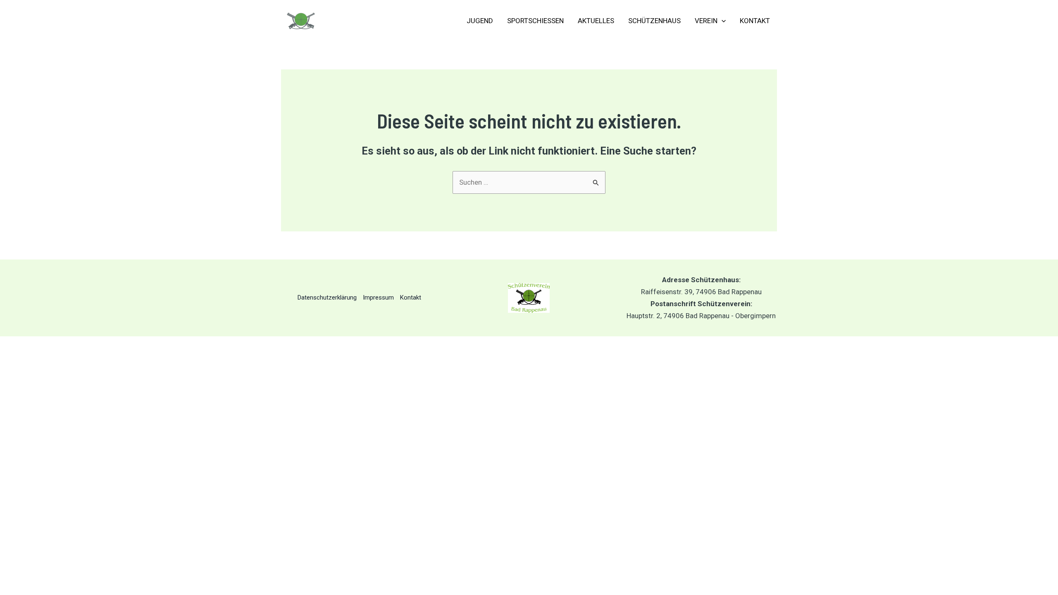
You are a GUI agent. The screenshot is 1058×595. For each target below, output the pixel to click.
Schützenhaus (654, 21)
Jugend (480, 21)
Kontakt (755, 21)
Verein (706, 21)
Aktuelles (596, 21)
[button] (721, 20)
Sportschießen (535, 21)
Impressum (378, 297)
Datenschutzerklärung (327, 297)
